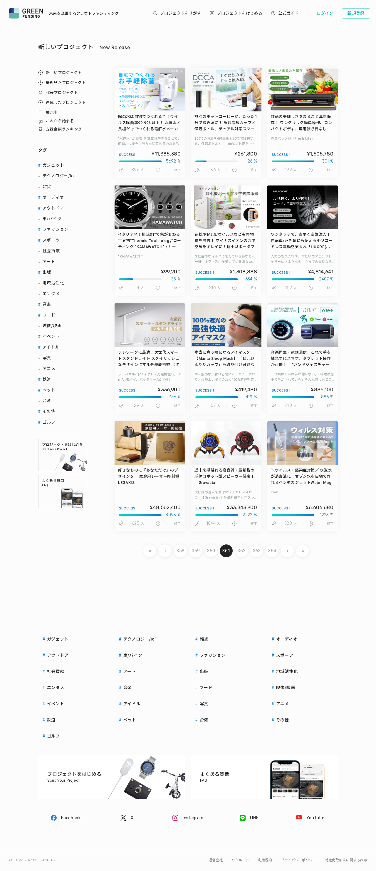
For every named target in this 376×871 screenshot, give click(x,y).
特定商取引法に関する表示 (346, 860)
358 (180, 551)
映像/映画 (52, 325)
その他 (49, 411)
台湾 (47, 400)
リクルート (240, 860)
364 (272, 551)
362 (242, 551)
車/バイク (52, 218)
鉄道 (47, 379)
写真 (47, 357)
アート (49, 261)
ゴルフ (49, 422)
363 (257, 551)
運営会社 (216, 860)
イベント (51, 336)
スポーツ (51, 240)
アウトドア (53, 208)
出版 (47, 272)
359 (196, 551)
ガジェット (53, 165)
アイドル (51, 347)
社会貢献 (51, 250)
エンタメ (51, 293)
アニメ (49, 368)
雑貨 (47, 186)
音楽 (47, 304)
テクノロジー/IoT (60, 175)
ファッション (55, 229)
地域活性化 (53, 282)
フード (49, 315)
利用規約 (265, 860)
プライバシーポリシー (298, 860)
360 (211, 551)
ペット (49, 390)
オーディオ (53, 197)
